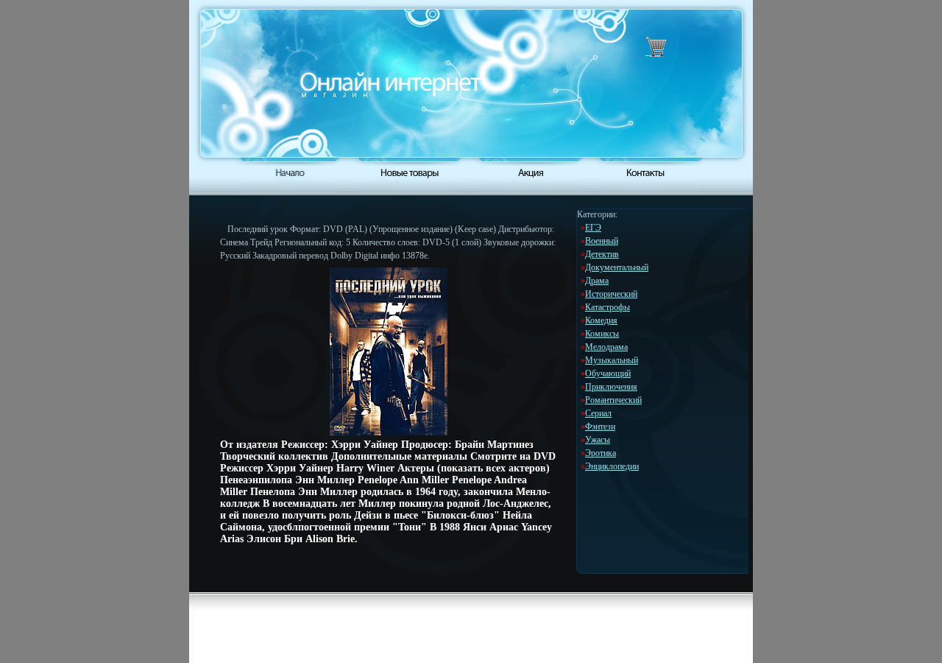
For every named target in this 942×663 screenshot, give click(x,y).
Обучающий (608, 373)
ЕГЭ (593, 227)
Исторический (611, 294)
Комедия (601, 320)
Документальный (616, 267)
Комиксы (602, 334)
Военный (601, 241)
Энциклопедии (612, 466)
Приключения (611, 387)
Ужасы (597, 440)
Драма (597, 281)
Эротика (600, 453)
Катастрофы (607, 307)
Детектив (602, 254)
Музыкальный (611, 360)
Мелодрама (606, 347)
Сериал (598, 413)
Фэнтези (600, 426)
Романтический (613, 400)
